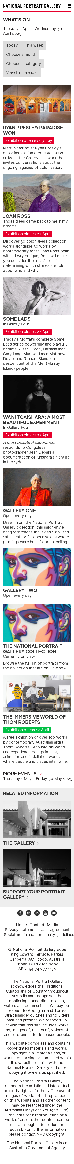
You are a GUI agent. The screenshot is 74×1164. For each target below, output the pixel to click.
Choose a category (23, 63)
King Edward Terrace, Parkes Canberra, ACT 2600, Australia (37, 957)
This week (34, 45)
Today (12, 45)
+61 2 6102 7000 (43, 964)
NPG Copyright (50, 1134)
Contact (37, 925)
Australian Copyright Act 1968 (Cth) (37, 1110)
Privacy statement (21, 929)
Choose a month (21, 54)
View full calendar (22, 72)
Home (21, 925)
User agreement (54, 929)
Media (52, 925)
